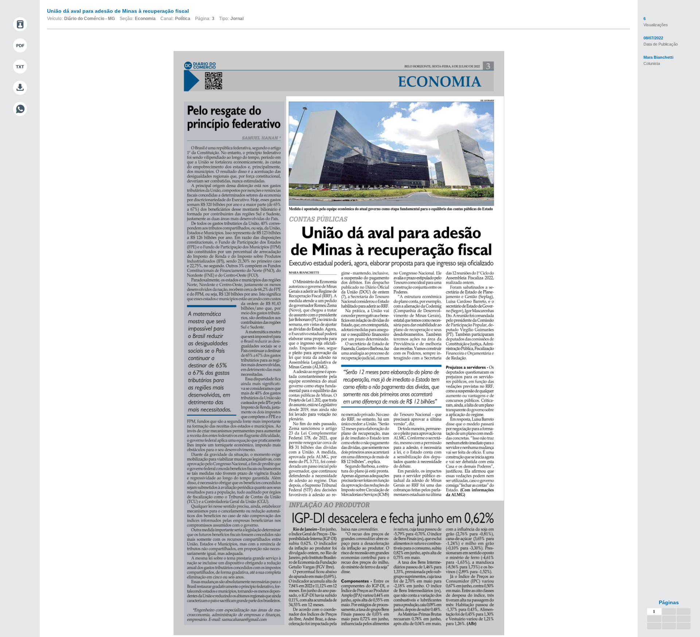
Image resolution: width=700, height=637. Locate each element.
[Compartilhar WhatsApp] (20, 109)
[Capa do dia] (20, 24)
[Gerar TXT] (20, 66)
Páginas (669, 602)
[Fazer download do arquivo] (20, 88)
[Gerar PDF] (20, 45)
